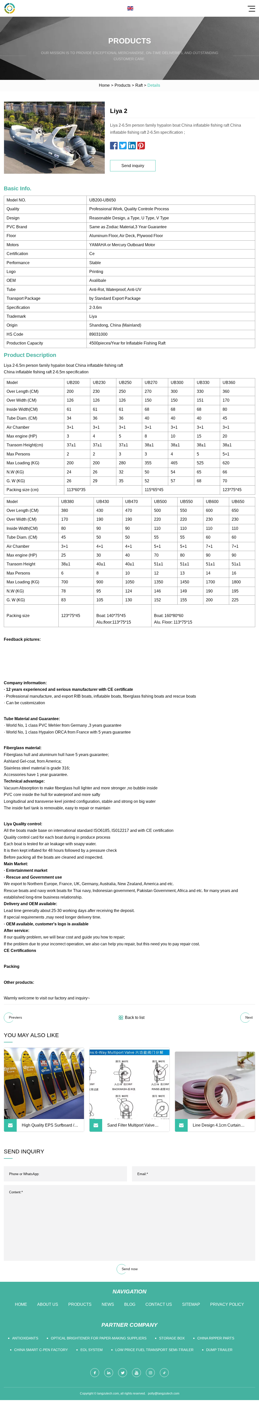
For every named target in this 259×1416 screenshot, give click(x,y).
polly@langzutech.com (163, 1393)
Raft (139, 85)
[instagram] (150, 1372)
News (108, 1304)
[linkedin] (108, 1372)
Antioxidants (25, 1338)
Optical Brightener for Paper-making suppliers (98, 1338)
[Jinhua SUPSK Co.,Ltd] (9, 8)
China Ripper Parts (215, 1338)
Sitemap (191, 1304)
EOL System (91, 1350)
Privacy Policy (227, 1304)
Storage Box (172, 1338)
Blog (129, 1304)
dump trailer (219, 1350)
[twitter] (122, 1372)
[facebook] (94, 1372)
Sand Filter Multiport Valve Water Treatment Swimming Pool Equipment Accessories (133, 1127)
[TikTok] (164, 1372)
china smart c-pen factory (41, 1350)
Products (123, 85)
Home (104, 85)
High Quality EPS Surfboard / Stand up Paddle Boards (48, 1127)
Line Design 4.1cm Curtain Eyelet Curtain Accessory (217, 1127)
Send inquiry (132, 166)
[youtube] (136, 1372)
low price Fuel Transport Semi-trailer (154, 1350)
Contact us (158, 1304)
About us (47, 1304)
